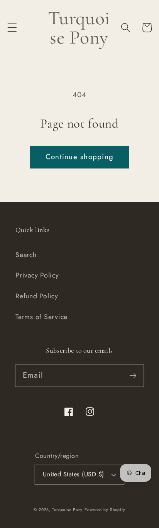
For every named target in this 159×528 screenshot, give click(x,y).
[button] (12, 27)
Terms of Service (41, 317)
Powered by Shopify (105, 510)
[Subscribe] (133, 375)
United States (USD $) (73, 474)
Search (26, 255)
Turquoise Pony (67, 510)
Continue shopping (79, 156)
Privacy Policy (37, 275)
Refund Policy (36, 296)
